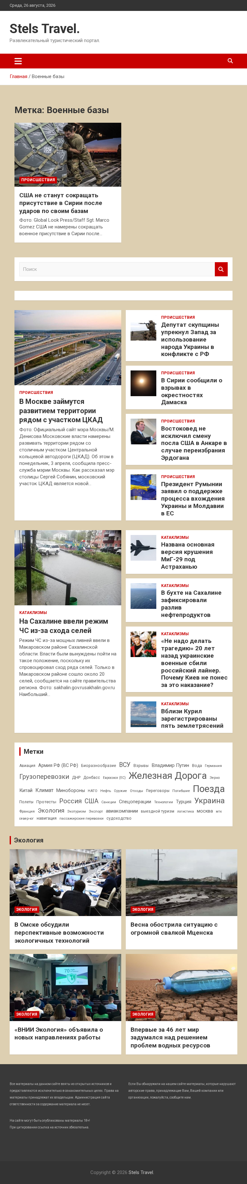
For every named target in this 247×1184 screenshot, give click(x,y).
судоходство (119, 818)
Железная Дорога (168, 775)
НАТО (92, 790)
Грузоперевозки (44, 776)
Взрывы (141, 765)
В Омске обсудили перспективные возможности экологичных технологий (59, 932)
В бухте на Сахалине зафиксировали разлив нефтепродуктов (191, 603)
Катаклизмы (33, 612)
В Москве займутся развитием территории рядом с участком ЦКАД (61, 410)
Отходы (136, 790)
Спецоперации (135, 802)
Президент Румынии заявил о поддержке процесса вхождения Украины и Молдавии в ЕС (193, 498)
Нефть (105, 790)
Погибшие (181, 790)
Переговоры (157, 790)
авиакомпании (122, 811)
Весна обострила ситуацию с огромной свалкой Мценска (174, 928)
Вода (197, 765)
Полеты (26, 802)
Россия (70, 801)
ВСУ (125, 765)
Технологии (163, 802)
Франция (27, 811)
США (91, 801)
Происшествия (38, 180)
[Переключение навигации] (18, 61)
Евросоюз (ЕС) (114, 778)
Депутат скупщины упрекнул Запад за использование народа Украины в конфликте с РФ (190, 339)
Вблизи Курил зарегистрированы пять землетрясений (192, 719)
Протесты (46, 801)
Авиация (27, 765)
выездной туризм (157, 811)
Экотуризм (76, 811)
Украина (209, 800)
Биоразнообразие (98, 765)
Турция (183, 802)
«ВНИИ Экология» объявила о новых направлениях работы (58, 1033)
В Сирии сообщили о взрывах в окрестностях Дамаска (191, 391)
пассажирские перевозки (81, 818)
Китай (25, 790)
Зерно (215, 778)
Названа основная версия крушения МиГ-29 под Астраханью (188, 555)
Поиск (221, 269)
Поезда (209, 788)
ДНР (76, 777)
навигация (47, 818)
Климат (44, 790)
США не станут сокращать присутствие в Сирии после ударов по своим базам (60, 203)
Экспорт (96, 811)
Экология (51, 810)
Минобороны (70, 790)
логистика (185, 811)
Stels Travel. (45, 28)
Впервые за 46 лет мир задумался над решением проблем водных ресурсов (170, 1037)
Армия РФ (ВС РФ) (58, 765)
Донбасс (91, 777)
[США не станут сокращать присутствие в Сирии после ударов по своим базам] (68, 154)
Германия (213, 765)
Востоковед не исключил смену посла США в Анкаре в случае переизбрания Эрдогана (194, 443)
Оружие (120, 791)
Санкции (108, 802)
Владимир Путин (170, 765)
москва (205, 811)
